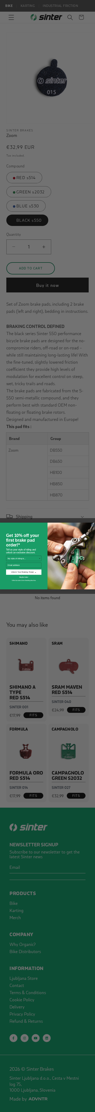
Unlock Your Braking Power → (23, 572)
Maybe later (23, 577)
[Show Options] (40, 558)
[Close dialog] (93, 524)
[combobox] (23, 558)
